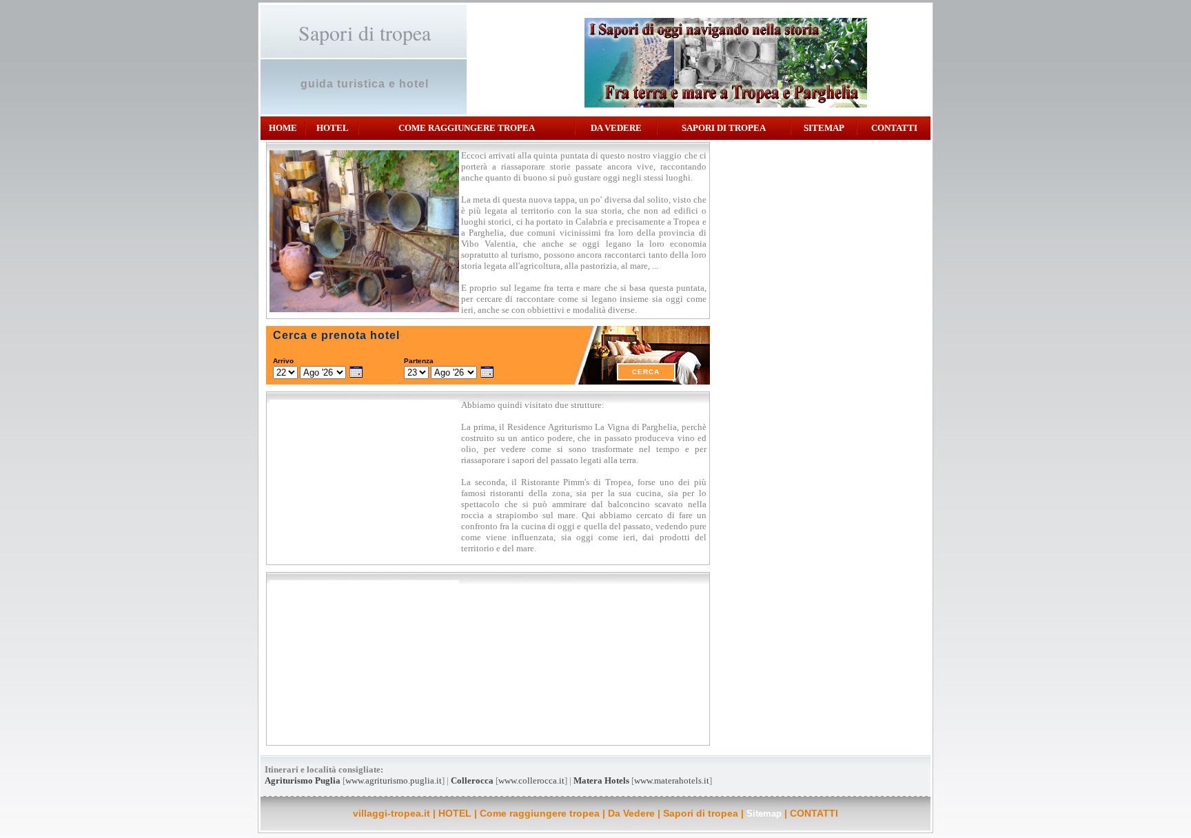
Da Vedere (616, 128)
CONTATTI (894, 128)
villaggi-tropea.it (391, 813)
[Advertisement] (821, 242)
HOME (283, 128)
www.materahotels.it (671, 780)
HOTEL (332, 128)
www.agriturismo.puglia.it (393, 780)
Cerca (646, 372)
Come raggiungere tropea (466, 128)
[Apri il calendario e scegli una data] (356, 373)
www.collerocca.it (531, 780)
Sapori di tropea (724, 128)
